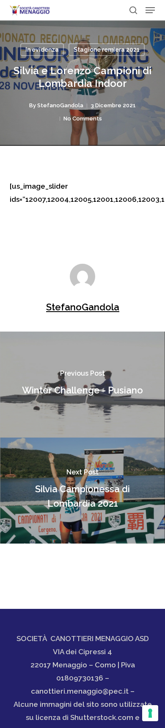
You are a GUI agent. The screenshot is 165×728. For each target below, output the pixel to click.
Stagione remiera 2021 (107, 49)
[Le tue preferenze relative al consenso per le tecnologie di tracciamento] (150, 713)
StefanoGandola (60, 105)
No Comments (82, 118)
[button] (150, 10)
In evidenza (42, 49)
